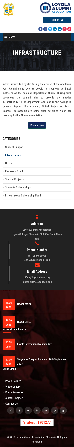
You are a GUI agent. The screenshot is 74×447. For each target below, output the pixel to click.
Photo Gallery (13, 381)
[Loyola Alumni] (69, 28)
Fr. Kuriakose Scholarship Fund (23, 195)
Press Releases (14, 392)
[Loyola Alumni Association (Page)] (60, 28)
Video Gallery (12, 386)
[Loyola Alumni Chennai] (10, 410)
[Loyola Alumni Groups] (19, 410)
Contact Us (11, 403)
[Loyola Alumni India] (40, 28)
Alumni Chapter (14, 398)
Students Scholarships (18, 187)
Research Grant (14, 171)
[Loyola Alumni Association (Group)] (55, 28)
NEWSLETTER (24, 304)
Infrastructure (13, 155)
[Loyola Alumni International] (45, 28)
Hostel (9, 163)
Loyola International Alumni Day (34, 344)
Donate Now (37, 125)
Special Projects (14, 179)
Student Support (14, 147)
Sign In (56, 19)
